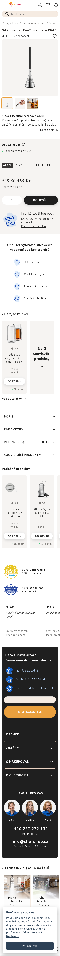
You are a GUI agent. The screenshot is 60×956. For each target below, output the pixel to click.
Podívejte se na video (33, 226)
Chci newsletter (30, 712)
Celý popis (47, 130)
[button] (14, 533)
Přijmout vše (30, 946)
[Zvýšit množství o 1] (18, 200)
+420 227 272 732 (30, 828)
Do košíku (40, 200)
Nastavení (12, 936)
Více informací (33, 932)
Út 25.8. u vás (11, 144)
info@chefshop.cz (30, 841)
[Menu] (4, 4)
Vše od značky (12, 398)
